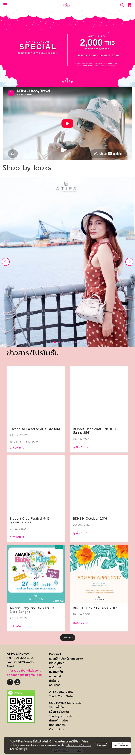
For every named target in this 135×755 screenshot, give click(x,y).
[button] (120, 5)
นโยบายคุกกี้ (21, 748)
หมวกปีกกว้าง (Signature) (66, 658)
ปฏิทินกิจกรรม (57, 725)
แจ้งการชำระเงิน (59, 711)
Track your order (61, 716)
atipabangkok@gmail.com (25, 675)
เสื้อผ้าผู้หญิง (56, 663)
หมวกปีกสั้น (56, 672)
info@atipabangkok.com (23, 671)
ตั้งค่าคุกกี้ (102, 745)
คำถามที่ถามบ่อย (59, 720)
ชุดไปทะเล (55, 667)
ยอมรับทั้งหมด (121, 745)
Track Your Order (61, 696)
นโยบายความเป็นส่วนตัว (78, 745)
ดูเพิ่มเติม (16, 448)
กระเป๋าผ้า (54, 685)
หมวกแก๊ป (55, 676)
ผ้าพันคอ (54, 680)
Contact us (57, 729)
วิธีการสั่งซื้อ (56, 707)
